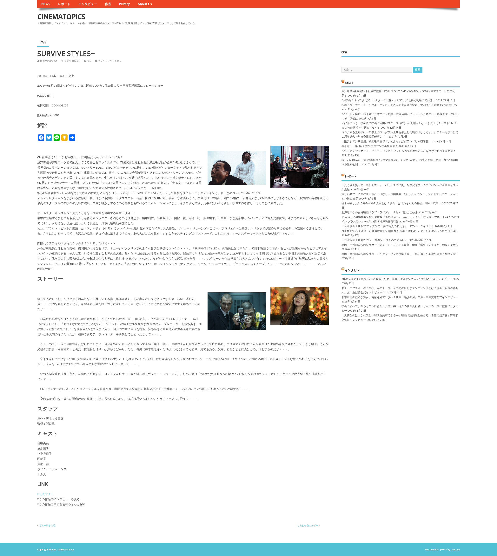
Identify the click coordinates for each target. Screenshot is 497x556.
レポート (64, 4)
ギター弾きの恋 (47, 525)
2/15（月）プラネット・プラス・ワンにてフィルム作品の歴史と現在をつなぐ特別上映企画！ (398, 151)
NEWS (45, 4)
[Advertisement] (385, 20)
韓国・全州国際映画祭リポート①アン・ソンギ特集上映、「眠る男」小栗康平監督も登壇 (395, 254)
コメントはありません (110, 61)
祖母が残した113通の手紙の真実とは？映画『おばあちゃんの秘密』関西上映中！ (391, 203)
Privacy (124, 4)
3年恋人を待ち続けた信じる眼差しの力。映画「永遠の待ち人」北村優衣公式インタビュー (396, 279)
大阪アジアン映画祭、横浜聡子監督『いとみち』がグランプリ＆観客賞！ (386, 141)
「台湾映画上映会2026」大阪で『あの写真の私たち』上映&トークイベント (387, 226)
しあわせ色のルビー (307, 525)
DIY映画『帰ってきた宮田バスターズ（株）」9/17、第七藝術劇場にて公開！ (388, 100)
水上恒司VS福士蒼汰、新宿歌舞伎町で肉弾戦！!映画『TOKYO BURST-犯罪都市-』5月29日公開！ (399, 231)
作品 (108, 4)
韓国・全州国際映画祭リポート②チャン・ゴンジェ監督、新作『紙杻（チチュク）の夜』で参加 (399, 245)
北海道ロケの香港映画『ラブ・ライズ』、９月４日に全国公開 (379, 212)
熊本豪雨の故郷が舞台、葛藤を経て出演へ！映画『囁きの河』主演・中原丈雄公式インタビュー (399, 297)
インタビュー (87, 4)
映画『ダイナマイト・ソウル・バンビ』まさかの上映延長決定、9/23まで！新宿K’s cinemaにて (399, 105)
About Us (145, 4)
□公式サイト (45, 494)
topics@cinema (48, 61)
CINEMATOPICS (61, 16)
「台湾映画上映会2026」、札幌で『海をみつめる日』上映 (377, 240)
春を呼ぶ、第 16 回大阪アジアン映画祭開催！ (369, 146)
